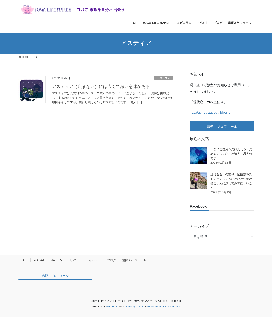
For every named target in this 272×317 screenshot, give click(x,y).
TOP (24, 260)
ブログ (111, 260)
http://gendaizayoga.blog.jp (210, 112)
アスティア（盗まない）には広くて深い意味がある (101, 86)
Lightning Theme (134, 306)
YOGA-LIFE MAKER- (48, 260)
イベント (95, 260)
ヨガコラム (163, 77)
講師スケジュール (134, 260)
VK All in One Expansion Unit (164, 306)
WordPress (112, 306)
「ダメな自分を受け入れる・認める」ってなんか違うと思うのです (231, 154)
